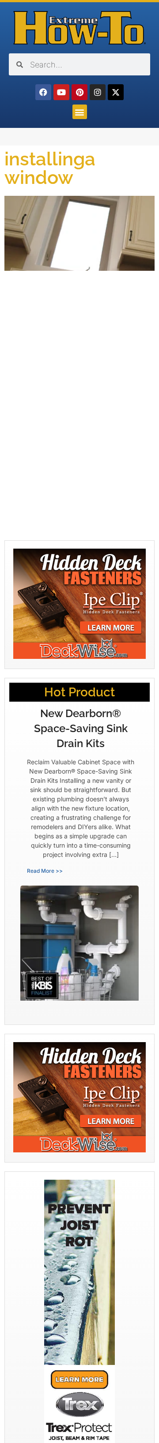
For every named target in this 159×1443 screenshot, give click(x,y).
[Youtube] (61, 92)
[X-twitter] (116, 92)
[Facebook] (43, 92)
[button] (79, 112)
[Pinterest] (79, 92)
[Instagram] (98, 92)
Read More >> (45, 870)
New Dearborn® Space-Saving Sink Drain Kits (81, 728)
